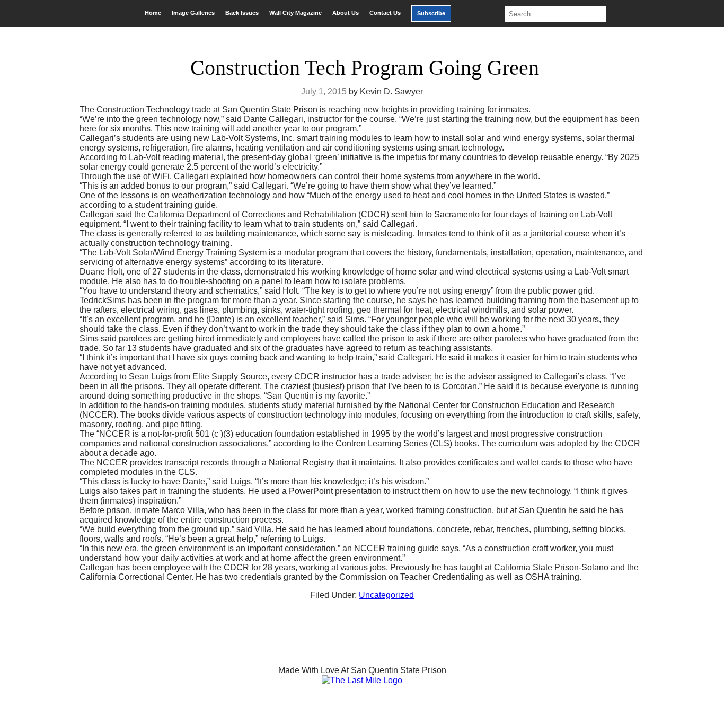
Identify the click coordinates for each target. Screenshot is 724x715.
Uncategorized (386, 594)
